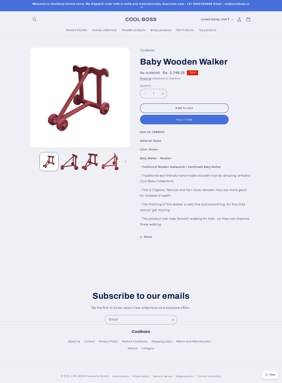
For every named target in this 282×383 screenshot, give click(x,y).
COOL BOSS (78, 376)
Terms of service (162, 376)
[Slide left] (34, 161)
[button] (34, 19)
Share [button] (148, 236)
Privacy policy (141, 376)
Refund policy (121, 376)
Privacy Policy (108, 341)
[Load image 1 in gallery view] (49, 161)
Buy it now (184, 119)
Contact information (209, 376)
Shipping (145, 78)
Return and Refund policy (193, 341)
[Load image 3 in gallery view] (90, 161)
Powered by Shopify (97, 376)
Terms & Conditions (135, 341)
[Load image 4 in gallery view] (110, 161)
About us (74, 341)
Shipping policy (162, 341)
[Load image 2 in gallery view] (69, 161)
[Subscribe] (172, 319)
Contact (89, 341)
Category (148, 348)
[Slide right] (125, 161)
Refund (133, 348)
